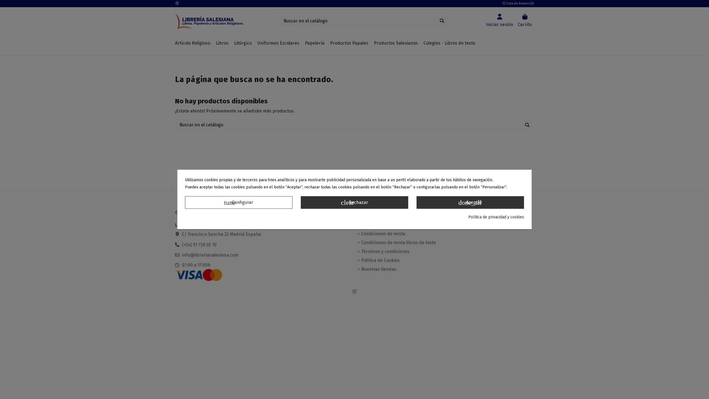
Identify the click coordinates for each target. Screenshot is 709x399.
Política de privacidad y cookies (496, 217)
